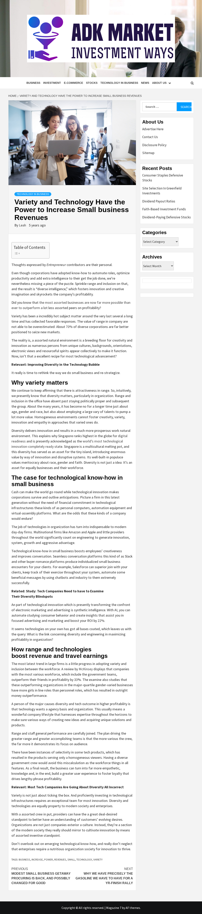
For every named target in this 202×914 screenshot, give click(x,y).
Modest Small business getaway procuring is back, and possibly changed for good (41, 876)
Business (33, 82)
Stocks (91, 82)
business (24, 859)
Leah (23, 225)
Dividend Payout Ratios (158, 201)
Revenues (60, 859)
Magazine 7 (113, 908)
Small (71, 859)
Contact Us (150, 137)
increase (37, 859)
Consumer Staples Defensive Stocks (162, 178)
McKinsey (86, 669)
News (145, 82)
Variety (98, 859)
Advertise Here (153, 129)
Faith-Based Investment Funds (164, 209)
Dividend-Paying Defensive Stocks (166, 217)
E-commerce (73, 82)
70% (69, 326)
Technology (84, 859)
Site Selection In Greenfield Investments (162, 191)
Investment (52, 82)
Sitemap (148, 153)
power (48, 859)
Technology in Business (119, 82)
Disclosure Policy (154, 145)
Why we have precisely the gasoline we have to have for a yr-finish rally (104, 876)
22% (101, 620)
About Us (159, 82)
